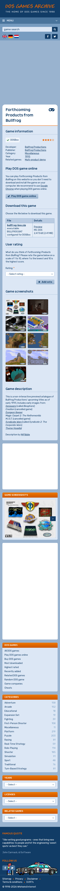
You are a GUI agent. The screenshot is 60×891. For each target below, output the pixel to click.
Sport (30, 760)
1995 (27, 156)
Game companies (13, 683)
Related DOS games (14, 675)
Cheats (8, 688)
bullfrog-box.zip (16, 225)
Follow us (9, 860)
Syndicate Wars (14, 422)
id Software (24, 852)
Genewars (11, 406)
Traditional (30, 764)
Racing (30, 739)
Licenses (9, 794)
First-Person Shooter (30, 723)
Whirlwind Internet (26, 886)
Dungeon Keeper (14, 412)
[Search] (55, 29)
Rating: (10, 268)
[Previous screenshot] (7, 518)
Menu (10, 20)
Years (8, 777)
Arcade (30, 707)
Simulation (30, 756)
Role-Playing (30, 748)
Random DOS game (14, 679)
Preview (38, 227)
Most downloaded (13, 663)
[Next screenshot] (53, 518)
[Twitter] (55, 36)
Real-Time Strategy (30, 744)
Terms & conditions (12, 882)
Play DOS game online (23, 196)
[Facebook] (48, 36)
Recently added (12, 671)
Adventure (30, 702)
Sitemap (6, 879)
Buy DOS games (12, 659)
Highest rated (11, 667)
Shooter (30, 752)
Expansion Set (30, 715)
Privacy (19, 879)
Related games (13, 810)
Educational (30, 711)
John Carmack (9, 852)
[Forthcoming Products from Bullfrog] (16, 307)
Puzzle (30, 735)
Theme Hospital (14, 428)
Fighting (30, 719)
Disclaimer (32, 879)
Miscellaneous (32, 153)
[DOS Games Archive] (30, 8)
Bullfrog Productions (35, 147)
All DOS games (11, 650)
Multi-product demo (35, 159)
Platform (30, 731)
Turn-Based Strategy (30, 768)
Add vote (47, 282)
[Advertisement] (30, 70)
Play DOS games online (16, 655)
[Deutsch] (10, 36)
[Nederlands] (16, 36)
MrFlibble (25, 434)
